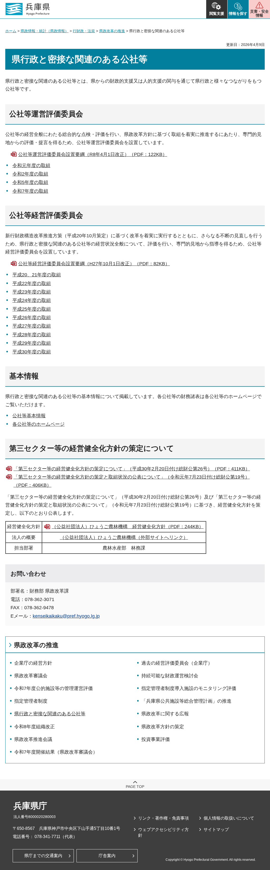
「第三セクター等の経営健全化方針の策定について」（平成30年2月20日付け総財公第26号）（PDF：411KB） (131, 468)
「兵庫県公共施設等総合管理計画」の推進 (186, 701)
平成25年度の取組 (31, 309)
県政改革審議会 (30, 675)
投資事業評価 (155, 739)
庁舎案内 (107, 855)
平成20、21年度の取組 (36, 274)
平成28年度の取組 (31, 334)
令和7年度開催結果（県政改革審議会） (56, 752)
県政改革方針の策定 (162, 726)
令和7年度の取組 (30, 191)
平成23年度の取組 (31, 292)
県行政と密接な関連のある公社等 (49, 713)
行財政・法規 (84, 31)
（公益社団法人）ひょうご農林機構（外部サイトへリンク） (124, 537)
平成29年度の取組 (31, 343)
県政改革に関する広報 (165, 713)
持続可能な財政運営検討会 (169, 675)
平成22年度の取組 (31, 283)
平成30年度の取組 (31, 351)
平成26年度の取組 (31, 317)
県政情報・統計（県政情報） (45, 31)
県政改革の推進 (112, 31)
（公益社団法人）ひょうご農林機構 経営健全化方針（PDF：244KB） (128, 526)
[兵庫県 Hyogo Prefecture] (28, 9)
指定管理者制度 (30, 701)
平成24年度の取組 (31, 300)
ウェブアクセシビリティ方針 (163, 832)
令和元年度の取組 (31, 165)
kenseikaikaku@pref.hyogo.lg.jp (66, 616)
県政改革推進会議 (33, 739)
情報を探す (238, 13)
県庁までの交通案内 (43, 855)
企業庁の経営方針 (33, 663)
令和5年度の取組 (30, 182)
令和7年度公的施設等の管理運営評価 (53, 688)
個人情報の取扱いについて (229, 818)
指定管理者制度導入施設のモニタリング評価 (188, 688)
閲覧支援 (216, 13)
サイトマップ (216, 829)
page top (135, 786)
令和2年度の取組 (30, 174)
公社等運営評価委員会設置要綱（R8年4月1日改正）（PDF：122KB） (92, 154)
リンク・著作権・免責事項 (163, 818)
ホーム (10, 31)
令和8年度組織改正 (34, 726)
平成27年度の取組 (31, 326)
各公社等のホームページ (38, 424)
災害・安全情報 (259, 13)
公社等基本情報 (29, 415)
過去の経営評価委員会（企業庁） (177, 663)
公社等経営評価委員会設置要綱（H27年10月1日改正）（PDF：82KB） (94, 263)
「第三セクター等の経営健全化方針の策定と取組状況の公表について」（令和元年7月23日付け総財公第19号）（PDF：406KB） (131, 481)
